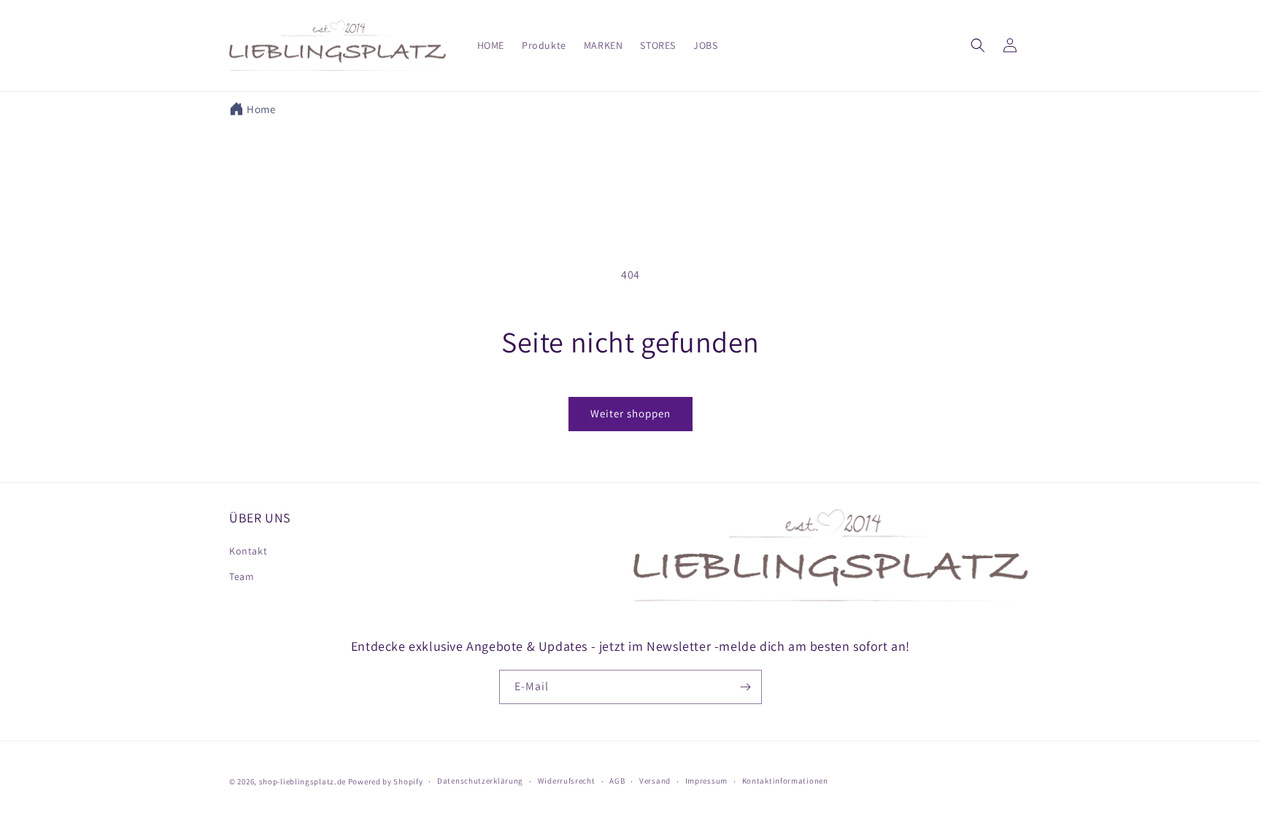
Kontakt (248, 550)
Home (261, 109)
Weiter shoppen (630, 413)
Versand (655, 781)
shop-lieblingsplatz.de (302, 781)
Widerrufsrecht (566, 781)
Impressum (706, 781)
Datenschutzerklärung (480, 781)
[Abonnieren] (745, 687)
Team (241, 576)
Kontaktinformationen (785, 781)
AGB (617, 781)
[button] (978, 45)
